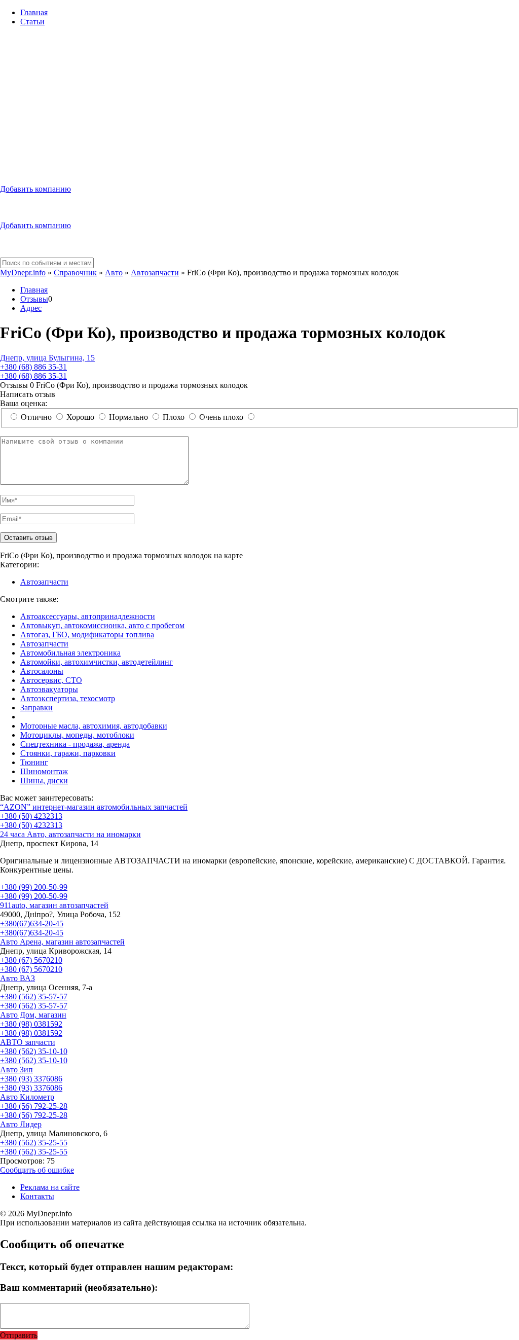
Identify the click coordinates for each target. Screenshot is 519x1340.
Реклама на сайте (50, 1187)
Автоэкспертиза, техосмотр (67, 698)
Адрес (31, 308)
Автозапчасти (155, 272)
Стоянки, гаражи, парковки (68, 753)
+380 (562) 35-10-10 (33, 1051)
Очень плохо (221, 417)
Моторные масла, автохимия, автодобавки (93, 725)
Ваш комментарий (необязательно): (79, 1287)
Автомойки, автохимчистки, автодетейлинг (96, 662)
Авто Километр (27, 1097)
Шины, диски (44, 780)
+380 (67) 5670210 (31, 960)
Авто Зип (16, 1069)
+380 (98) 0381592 (31, 1024)
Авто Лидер (21, 1124)
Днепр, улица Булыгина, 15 (47, 357)
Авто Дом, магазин (33, 1014)
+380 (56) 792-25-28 (33, 1106)
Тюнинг (34, 762)
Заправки (36, 707)
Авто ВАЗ (17, 978)
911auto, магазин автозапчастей (54, 905)
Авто (114, 272)
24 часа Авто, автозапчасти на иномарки (70, 834)
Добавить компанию (35, 189)
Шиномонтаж (44, 771)
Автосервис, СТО (51, 680)
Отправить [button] (19, 1335)
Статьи (32, 21)
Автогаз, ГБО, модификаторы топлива (87, 634)
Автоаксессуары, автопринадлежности (87, 616)
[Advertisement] (259, 105)
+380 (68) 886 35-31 (33, 367)
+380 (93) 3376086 (31, 1078)
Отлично (36, 417)
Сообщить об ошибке (37, 1170)
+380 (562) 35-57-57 (33, 996)
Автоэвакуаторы (49, 689)
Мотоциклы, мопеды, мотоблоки (77, 735)
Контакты (37, 1196)
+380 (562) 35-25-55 (33, 1142)
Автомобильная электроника (70, 652)
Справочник (75, 272)
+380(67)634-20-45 (31, 923)
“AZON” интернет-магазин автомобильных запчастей (94, 807)
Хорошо (80, 417)
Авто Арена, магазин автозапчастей (62, 941)
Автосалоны (41, 671)
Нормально (128, 417)
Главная (34, 12)
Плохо (173, 417)
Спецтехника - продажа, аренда (75, 744)
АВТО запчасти (27, 1042)
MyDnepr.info (23, 272)
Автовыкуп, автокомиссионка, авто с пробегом (102, 625)
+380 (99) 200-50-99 (33, 887)
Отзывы (34, 299)
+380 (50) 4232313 (31, 816)
